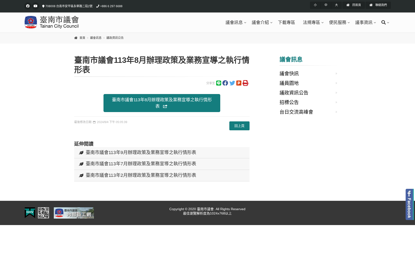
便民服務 (337, 22)
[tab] (162, 153)
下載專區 (286, 22)
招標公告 (289, 102)
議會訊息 (234, 22)
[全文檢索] (384, 22)
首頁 (82, 38)
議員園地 (289, 83)
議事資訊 (363, 22)
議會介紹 (260, 22)
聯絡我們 (381, 5)
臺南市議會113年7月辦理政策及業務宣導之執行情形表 (141, 163)
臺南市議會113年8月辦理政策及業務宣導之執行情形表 (162, 102)
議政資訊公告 (115, 38)
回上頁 (239, 126)
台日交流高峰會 (296, 112)
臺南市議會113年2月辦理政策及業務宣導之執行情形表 (141, 175)
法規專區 (311, 22)
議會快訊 (289, 73)
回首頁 (356, 5)
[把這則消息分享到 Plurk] (238, 84)
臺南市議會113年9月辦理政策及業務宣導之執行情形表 (141, 152)
